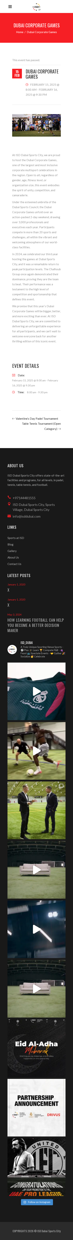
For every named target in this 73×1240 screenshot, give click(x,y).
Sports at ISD (15, 538)
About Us (13, 557)
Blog (10, 544)
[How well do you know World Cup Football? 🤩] (36, 989)
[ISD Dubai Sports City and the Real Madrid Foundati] (36, 1107)
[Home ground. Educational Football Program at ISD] (36, 691)
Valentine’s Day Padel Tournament (37, 418)
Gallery (12, 551)
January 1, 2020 (16, 584)
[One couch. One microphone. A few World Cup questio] (36, 870)
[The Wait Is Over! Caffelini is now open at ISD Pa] (36, 929)
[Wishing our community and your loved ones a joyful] (36, 1048)
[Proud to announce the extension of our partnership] (36, 810)
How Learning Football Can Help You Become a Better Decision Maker (35, 625)
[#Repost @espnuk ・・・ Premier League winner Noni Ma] (36, 751)
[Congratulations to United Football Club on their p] (36, 1167)
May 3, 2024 (14, 614)
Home (19, 32)
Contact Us (14, 564)
